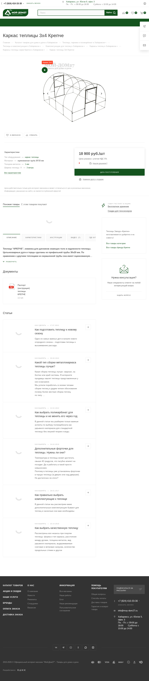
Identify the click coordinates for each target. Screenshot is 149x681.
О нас (31, 585)
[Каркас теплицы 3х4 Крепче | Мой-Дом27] (74, 93)
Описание (12, 237)
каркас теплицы (32, 157)
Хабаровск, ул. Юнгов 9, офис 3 (80, 2)
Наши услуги (10, 597)
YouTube (71, 647)
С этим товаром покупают (34, 204)
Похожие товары (11, 204)
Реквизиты (32, 599)
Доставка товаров (99, 602)
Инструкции (56, 237)
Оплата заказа (11, 609)
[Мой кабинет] (144, 4)
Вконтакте (56, 647)
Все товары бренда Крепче (118, 247)
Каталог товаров (13, 585)
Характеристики (33, 237)
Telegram (63, 647)
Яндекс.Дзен (93, 647)
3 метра (30, 168)
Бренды (7, 603)
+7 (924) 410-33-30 (13, 3)
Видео (75, 237)
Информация (67, 585)
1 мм (27, 164)
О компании (33, 591)
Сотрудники (33, 603)
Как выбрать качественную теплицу (56, 528)
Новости (31, 595)
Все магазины (66, 591)
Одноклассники (78, 647)
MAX (86, 647)
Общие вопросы (98, 594)
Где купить (94, 237)
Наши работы (65, 595)
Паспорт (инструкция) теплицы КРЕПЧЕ (24, 289)
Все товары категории (116, 243)
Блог (62, 599)
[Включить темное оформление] (139, 3)
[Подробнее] (88, 327)
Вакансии (32, 608)
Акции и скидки (12, 591)
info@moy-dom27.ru (128, 610)
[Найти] (111, 13)
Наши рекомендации (68, 603)
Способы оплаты (98, 598)
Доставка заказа (13, 615)
